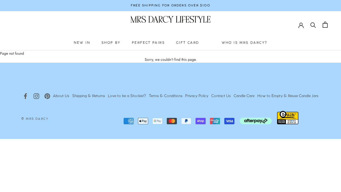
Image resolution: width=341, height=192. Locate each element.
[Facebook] (25, 96)
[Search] (313, 24)
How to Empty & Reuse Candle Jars (287, 96)
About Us (61, 96)
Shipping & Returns (88, 96)
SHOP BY (111, 42)
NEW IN (82, 42)
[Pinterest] (47, 96)
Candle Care (244, 96)
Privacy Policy (196, 96)
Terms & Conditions (165, 96)
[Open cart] (325, 25)
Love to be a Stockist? (127, 96)
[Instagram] (36, 96)
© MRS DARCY (34, 119)
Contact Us (221, 96)
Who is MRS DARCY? (244, 42)
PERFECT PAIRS (148, 42)
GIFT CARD (187, 42)
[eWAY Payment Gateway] (287, 123)
